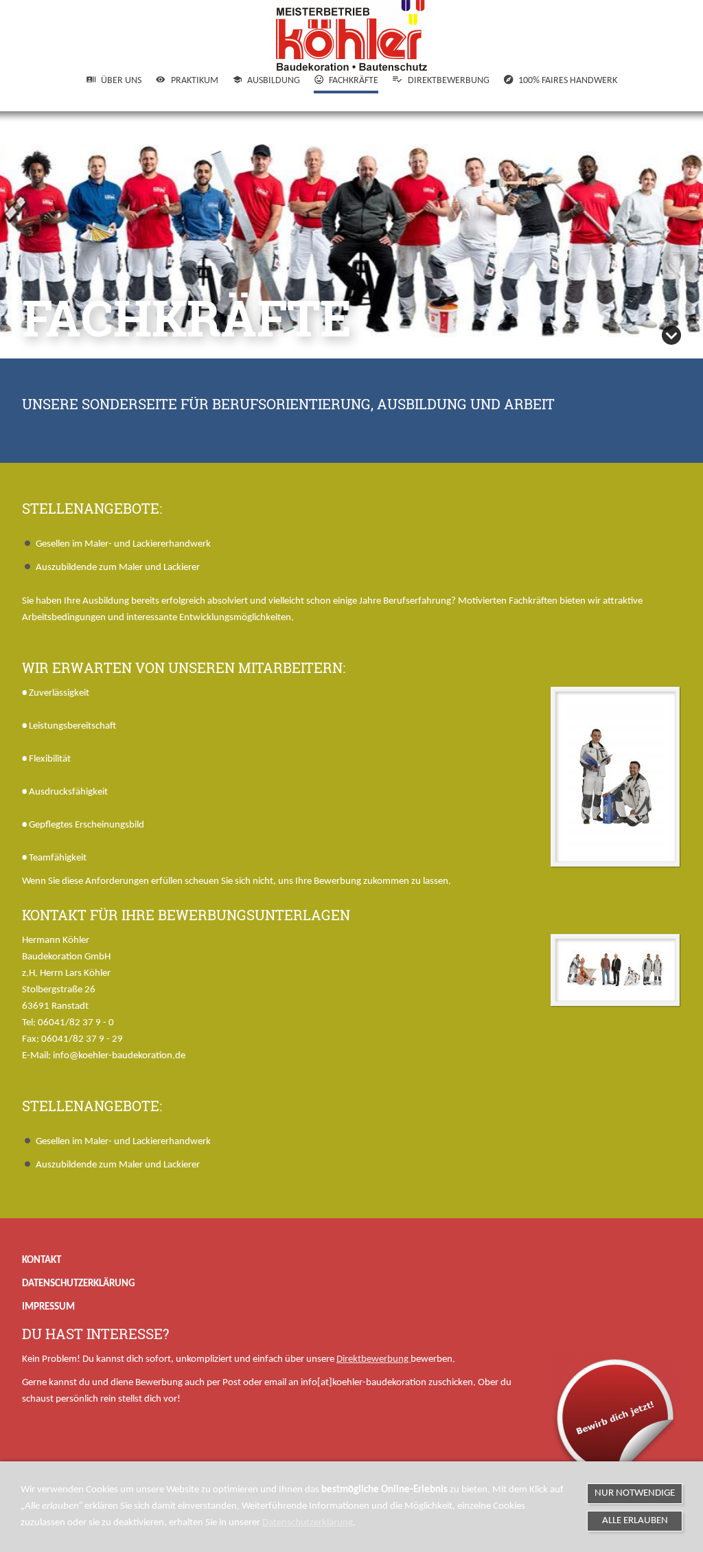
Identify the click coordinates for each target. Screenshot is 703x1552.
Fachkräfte (353, 81)
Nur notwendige (635, 1493)
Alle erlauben (635, 1521)
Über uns (121, 81)
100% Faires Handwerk (567, 81)
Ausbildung (273, 81)
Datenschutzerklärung (78, 1284)
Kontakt (41, 1260)
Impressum (48, 1307)
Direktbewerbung (448, 81)
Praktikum (194, 81)
